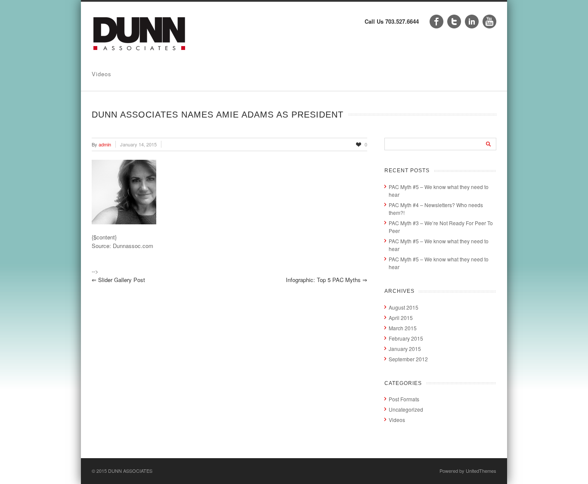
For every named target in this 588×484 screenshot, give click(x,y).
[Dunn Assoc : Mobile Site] (139, 53)
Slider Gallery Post (118, 280)
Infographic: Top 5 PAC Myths (326, 280)
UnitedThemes (481, 470)
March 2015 (403, 328)
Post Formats (404, 399)
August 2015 (403, 307)
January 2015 (405, 348)
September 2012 (408, 359)
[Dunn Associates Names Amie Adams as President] (229, 192)
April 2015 (401, 317)
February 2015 (406, 338)
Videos (101, 74)
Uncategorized (406, 409)
